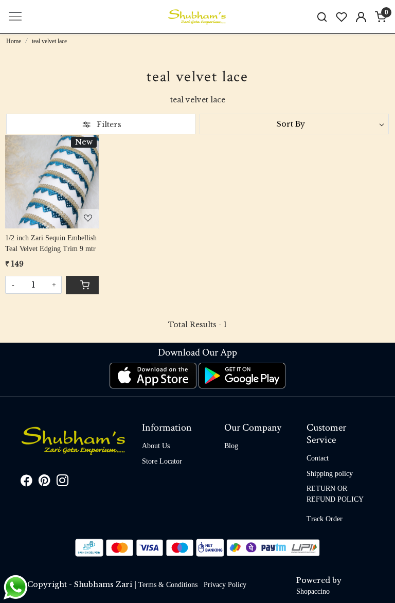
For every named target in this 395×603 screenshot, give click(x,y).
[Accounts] (361, 17)
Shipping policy (330, 473)
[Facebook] (26, 482)
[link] (322, 17)
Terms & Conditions (168, 585)
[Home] (197, 17)
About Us (156, 446)
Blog (231, 446)
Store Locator (162, 461)
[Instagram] (62, 482)
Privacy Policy (225, 585)
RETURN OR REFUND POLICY (335, 494)
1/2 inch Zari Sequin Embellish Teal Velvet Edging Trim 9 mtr (51, 243)
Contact (318, 458)
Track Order (325, 519)
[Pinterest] (44, 482)
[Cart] (82, 285)
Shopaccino (313, 591)
